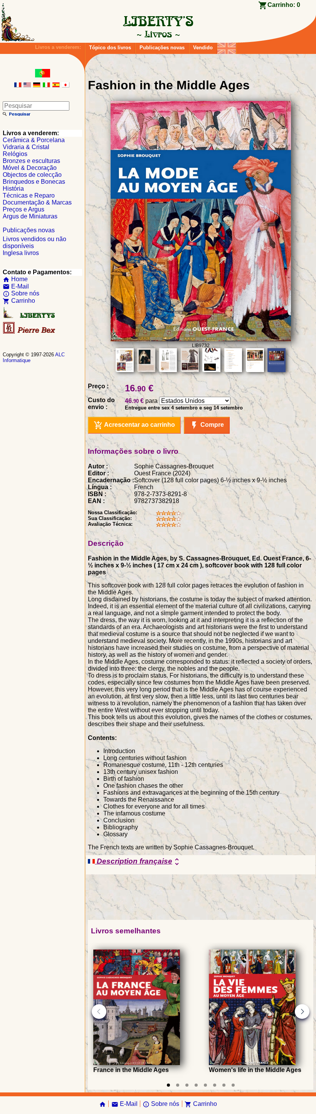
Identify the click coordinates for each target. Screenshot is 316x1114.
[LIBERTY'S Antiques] (30, 316)
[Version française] (18, 85)
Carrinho (19, 300)
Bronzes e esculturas (31, 161)
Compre (207, 425)
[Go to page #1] (168, 1085)
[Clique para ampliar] (201, 339)
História (13, 188)
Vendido (203, 47)
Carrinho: (283, 5)
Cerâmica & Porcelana (34, 140)
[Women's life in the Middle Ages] (252, 1063)
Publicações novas (162, 47)
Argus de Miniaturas (30, 216)
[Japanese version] (65, 85)
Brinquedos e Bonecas (34, 181)
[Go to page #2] (177, 1085)
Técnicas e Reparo (29, 195)
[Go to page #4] (196, 1085)
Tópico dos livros (110, 47)
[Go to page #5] (205, 1085)
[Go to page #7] (224, 1085)
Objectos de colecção (32, 174)
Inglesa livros (21, 253)
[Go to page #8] (233, 1085)
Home (15, 279)
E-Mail (16, 286)
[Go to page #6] (214, 1085)
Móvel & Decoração (30, 167)
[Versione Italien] (46, 85)
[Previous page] (99, 1011)
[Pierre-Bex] (30, 332)
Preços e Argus (23, 209)
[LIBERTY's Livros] (158, 34)
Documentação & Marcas (37, 202)
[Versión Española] (56, 85)
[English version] (27, 85)
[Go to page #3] (187, 1085)
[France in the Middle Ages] (136, 1063)
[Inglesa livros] (226, 46)
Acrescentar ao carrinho (134, 425)
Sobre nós (21, 293)
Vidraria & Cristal (26, 147)
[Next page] (302, 1011)
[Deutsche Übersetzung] (36, 85)
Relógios (15, 154)
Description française (138, 861)
